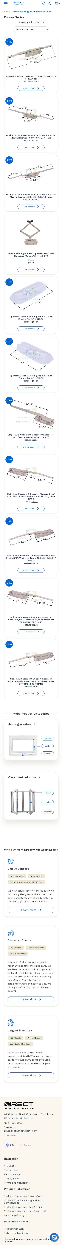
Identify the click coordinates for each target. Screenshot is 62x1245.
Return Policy (12, 1174)
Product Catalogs (14, 1229)
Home (7, 11)
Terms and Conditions (17, 1183)
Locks (47, 746)
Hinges (48, 738)
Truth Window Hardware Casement (25, 1211)
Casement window (22, 777)
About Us (9, 1166)
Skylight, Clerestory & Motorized (23, 1196)
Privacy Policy (12, 1178)
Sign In (50, 3)
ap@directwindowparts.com (20, 1130)
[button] (54, 1237)
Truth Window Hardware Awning (23, 1207)
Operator (47, 753)
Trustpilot (10, 1135)
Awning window (19, 724)
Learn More (28, 999)
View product (29, 88)
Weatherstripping (14, 1215)
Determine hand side (16, 1233)
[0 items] (56, 3)
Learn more (28, 909)
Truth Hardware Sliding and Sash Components (23, 1201)
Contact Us (10, 1170)
